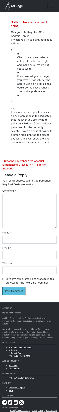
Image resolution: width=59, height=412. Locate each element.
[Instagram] (21, 402)
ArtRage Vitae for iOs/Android (21, 378)
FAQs (11, 390)
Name (6, 232)
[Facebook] (5, 402)
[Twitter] (11, 402)
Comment (9, 190)
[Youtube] (16, 402)
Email (6, 248)
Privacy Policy (38, 410)
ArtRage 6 (13, 350)
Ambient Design (23, 410)
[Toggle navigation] (52, 6)
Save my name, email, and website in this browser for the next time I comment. (30, 280)
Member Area (14, 368)
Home (12, 410)
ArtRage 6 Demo (16, 353)
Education (13, 365)
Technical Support (17, 387)
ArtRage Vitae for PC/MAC (20, 347)
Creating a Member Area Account (23, 160)
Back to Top (51, 410)
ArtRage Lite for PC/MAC (20, 356)
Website (7, 263)
